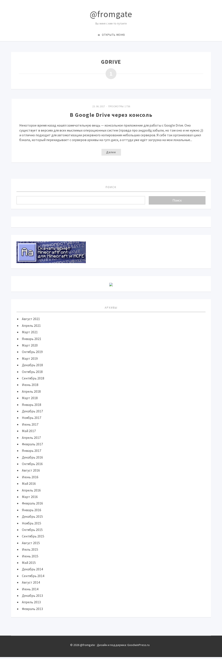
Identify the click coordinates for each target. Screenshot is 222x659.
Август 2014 (31, 582)
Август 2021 (31, 319)
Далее (111, 152)
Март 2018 (30, 398)
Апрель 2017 (31, 437)
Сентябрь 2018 (33, 378)
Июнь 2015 (30, 556)
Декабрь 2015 (32, 516)
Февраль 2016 (32, 503)
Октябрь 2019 (32, 352)
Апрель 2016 (31, 490)
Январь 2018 (31, 404)
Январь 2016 (31, 510)
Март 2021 (30, 332)
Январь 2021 (31, 339)
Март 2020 (30, 345)
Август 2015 (31, 543)
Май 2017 (29, 431)
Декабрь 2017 (32, 411)
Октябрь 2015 (32, 529)
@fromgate (111, 14)
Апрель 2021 (31, 325)
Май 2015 (29, 562)
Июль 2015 (30, 549)
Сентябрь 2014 (33, 576)
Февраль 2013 (32, 609)
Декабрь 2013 (32, 595)
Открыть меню (113, 35)
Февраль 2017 (32, 444)
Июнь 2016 (30, 477)
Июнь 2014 (30, 589)
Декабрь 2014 (32, 569)
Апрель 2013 (31, 602)
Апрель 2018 (31, 391)
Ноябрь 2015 (31, 523)
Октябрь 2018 (32, 371)
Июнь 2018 (30, 384)
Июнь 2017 (30, 424)
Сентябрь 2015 (33, 536)
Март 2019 (30, 358)
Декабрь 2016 (32, 457)
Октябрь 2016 (32, 464)
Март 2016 (30, 497)
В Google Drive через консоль (111, 114)
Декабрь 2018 (32, 365)
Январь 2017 (31, 450)
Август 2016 (31, 470)
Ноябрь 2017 (31, 417)
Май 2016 (29, 483)
